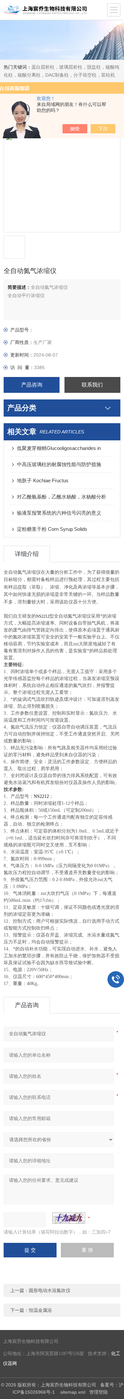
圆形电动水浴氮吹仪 (49, 1290)
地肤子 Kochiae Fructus (42, 480)
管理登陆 (98, 1392)
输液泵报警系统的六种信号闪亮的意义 (59, 513)
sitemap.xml (72, 1392)
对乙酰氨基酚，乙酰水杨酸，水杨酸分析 (61, 496)
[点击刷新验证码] (68, 1218)
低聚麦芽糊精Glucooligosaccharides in (59, 448)
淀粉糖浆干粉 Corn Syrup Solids (52, 529)
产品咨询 (31, 385)
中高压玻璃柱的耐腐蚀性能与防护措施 (59, 464)
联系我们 (92, 385)
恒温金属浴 (40, 1310)
